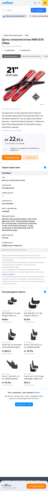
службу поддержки (8, 274)
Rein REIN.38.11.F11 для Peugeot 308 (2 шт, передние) (11, 314)
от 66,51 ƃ (6, 351)
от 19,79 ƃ (28, 351)
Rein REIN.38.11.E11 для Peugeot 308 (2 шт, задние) (33, 314)
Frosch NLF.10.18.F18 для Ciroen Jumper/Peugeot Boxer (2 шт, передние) (11, 346)
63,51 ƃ (27, 382)
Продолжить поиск (24, 404)
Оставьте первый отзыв (12, 109)
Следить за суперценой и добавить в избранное (24, 149)
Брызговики (6, 311)
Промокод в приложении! (15, 16)
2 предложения (7, 353)
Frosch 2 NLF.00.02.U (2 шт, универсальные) (33, 346)
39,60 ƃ (5, 319)
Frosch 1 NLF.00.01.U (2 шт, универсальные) (11, 377)
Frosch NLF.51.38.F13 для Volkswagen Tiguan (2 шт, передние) (34, 377)
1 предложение (7, 322)
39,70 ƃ (27, 319)
